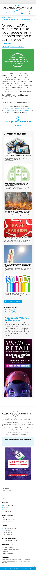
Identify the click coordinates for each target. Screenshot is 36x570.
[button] (22, 12)
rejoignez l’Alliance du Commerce (19, 110)
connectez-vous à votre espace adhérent (16, 108)
